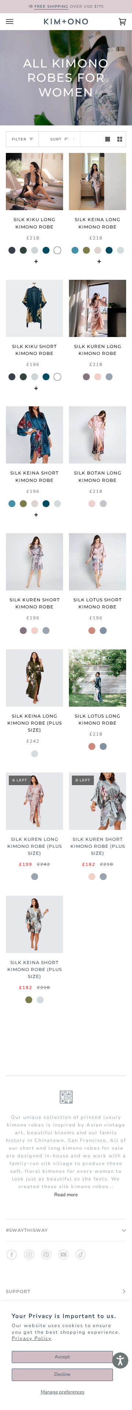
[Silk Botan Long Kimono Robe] (97, 435)
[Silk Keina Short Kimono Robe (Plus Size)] (34, 924)
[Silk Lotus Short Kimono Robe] (97, 561)
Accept (62, 1357)
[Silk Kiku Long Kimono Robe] (34, 181)
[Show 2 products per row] (120, 139)
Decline (62, 1374)
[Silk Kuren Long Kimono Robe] (97, 308)
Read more (66, 1194)
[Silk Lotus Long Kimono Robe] (97, 678)
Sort (56, 139)
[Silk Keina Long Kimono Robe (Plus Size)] (34, 678)
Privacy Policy (32, 1338)
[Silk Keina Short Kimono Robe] (34, 435)
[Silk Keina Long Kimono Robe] (97, 181)
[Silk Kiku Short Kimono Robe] (34, 308)
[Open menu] (17, 21)
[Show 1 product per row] (108, 139)
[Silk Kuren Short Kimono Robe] (34, 561)
